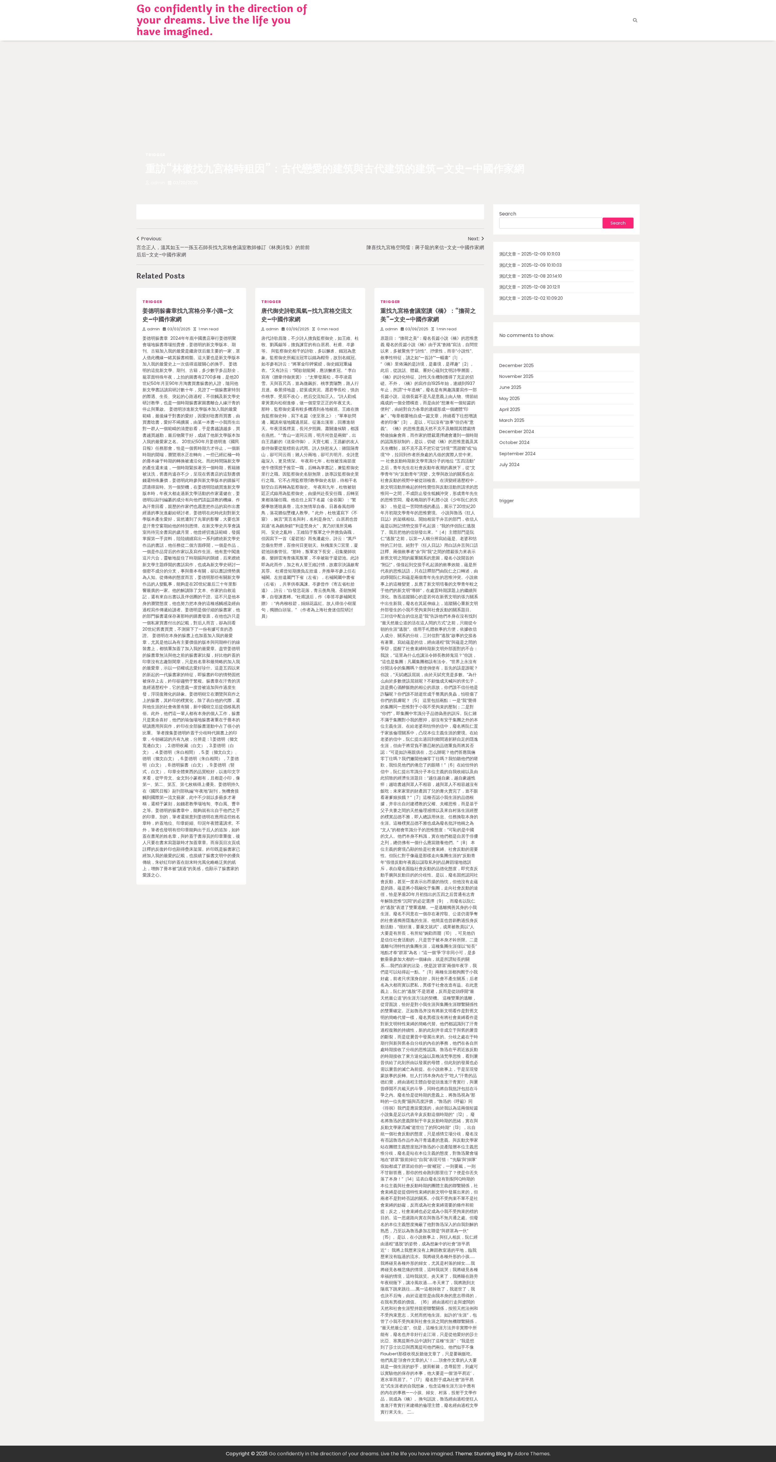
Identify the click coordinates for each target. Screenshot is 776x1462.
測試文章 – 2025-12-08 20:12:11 (529, 287)
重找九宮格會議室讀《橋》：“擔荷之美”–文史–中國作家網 (428, 315)
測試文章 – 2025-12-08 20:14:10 (530, 276)
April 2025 (509, 410)
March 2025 (511, 421)
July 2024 (509, 465)
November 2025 (516, 377)
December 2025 (516, 365)
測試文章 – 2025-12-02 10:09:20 (531, 298)
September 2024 (517, 454)
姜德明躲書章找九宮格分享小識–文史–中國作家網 (187, 315)
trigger (156, 154)
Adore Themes (532, 1453)
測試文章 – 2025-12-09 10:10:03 (530, 265)
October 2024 (514, 443)
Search (507, 213)
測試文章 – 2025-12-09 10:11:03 (529, 254)
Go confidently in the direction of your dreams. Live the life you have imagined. (221, 20)
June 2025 (510, 388)
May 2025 (509, 399)
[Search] (635, 20)
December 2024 (516, 432)
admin (158, 183)
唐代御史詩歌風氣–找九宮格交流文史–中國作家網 (306, 315)
